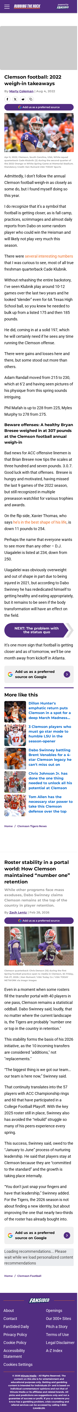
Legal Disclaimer (60, 1342)
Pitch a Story (57, 1326)
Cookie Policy (14, 1342)
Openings (54, 1310)
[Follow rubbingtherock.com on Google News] (67, 674)
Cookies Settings (17, 1364)
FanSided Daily (16, 1326)
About (8, 1310)
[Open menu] (7, 6)
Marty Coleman (21, 91)
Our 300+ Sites (58, 1318)
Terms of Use (57, 1334)
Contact (10, 1318)
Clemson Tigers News (32, 826)
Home (8, 826)
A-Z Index (54, 1350)
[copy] (31, 99)
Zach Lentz (18, 912)
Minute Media (28, 1375)
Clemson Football (29, 1275)
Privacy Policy (15, 1334)
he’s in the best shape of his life (40, 522)
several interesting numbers (49, 256)
